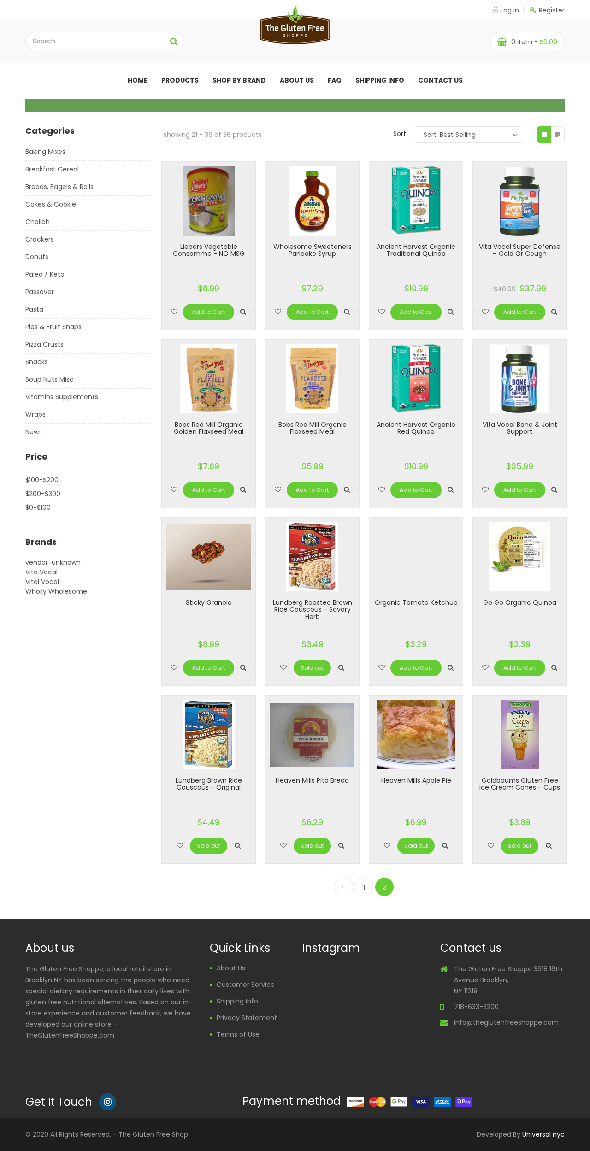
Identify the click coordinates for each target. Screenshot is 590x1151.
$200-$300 (42, 493)
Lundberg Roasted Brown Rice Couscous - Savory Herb (312, 609)
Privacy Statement (247, 1017)
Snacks (36, 361)
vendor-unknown (53, 562)
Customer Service (246, 984)
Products (180, 80)
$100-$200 (42, 479)
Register (552, 10)
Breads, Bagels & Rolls (59, 186)
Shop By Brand (239, 80)
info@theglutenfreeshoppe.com (506, 1022)
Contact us (440, 80)
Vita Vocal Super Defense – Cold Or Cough (519, 250)
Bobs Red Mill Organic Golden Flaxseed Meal (208, 428)
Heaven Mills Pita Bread (312, 780)
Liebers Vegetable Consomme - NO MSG (209, 250)
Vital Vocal (42, 581)
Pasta (34, 309)
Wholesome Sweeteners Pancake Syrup (312, 250)
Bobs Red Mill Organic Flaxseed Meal (312, 428)
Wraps (35, 414)
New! (33, 432)
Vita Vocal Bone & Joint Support (520, 428)
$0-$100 (38, 507)
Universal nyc (543, 1134)
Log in (510, 10)
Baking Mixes (45, 151)
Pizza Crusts (44, 344)
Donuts (36, 256)
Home (138, 80)
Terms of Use (238, 1034)
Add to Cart (208, 312)
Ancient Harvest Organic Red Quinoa (416, 428)
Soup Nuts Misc (49, 379)
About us (297, 80)
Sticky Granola (209, 602)
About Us (231, 968)
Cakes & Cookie (50, 204)
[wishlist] (174, 311)
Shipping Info (379, 80)
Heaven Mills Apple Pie (416, 780)
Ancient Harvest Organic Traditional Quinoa (416, 250)
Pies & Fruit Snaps (53, 326)
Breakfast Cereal (52, 169)
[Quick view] (243, 311)
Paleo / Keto (45, 274)
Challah (37, 221)
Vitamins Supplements (61, 396)
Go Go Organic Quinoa (519, 602)
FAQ (335, 80)
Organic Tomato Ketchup (416, 602)
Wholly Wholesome (56, 591)
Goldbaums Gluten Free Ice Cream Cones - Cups (519, 784)
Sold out (312, 668)
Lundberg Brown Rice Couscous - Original (209, 784)
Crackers (39, 239)
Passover (39, 291)
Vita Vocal (41, 572)
